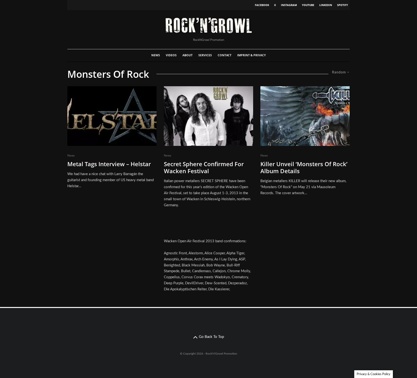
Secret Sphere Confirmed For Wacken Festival (204, 168)
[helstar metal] (112, 116)
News (155, 55)
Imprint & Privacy (251, 55)
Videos (171, 55)
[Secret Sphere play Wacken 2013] (208, 116)
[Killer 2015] (305, 116)
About (187, 55)
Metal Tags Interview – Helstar (109, 164)
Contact (224, 55)
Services (205, 55)
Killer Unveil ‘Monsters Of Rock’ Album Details (304, 168)
